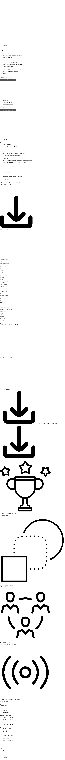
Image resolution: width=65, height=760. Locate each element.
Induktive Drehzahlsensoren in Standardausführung (14, 61)
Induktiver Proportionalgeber (8, 57)
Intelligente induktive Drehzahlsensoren (12, 62)
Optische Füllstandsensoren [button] (8, 66)
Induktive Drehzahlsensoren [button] (8, 59)
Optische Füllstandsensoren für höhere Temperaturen (15, 69)
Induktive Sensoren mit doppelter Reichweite (13, 55)
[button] (20, 228)
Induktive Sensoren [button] (7, 52)
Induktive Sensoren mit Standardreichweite (13, 53)
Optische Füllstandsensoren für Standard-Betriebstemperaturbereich (18, 68)
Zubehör (4, 73)
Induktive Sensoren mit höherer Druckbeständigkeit (13, 64)
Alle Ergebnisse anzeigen (8, 79)
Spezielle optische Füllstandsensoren (11, 71)
